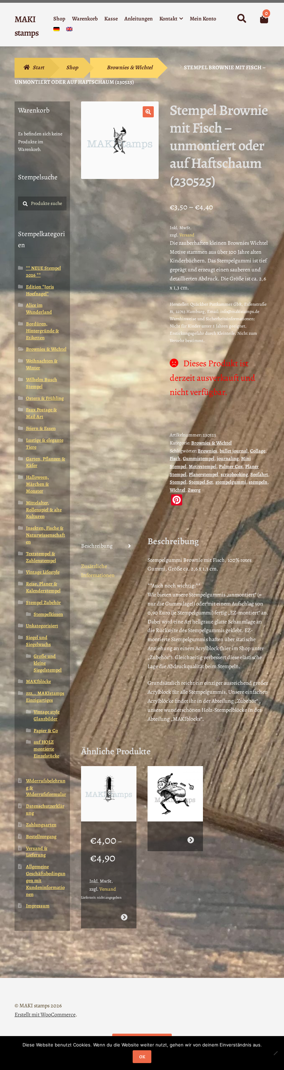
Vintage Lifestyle (43, 572)
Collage (257, 451)
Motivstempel (202, 466)
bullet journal (234, 451)
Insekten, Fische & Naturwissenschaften (45, 535)
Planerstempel (203, 474)
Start (38, 67)
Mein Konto (203, 19)
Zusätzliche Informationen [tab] (98, 571)
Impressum (38, 905)
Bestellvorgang (41, 836)
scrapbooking (234, 474)
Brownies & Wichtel (129, 67)
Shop (59, 19)
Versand (186, 235)
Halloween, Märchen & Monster (37, 484)
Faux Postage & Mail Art (41, 413)
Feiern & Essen (41, 428)
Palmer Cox (231, 466)
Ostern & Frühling (45, 398)
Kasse (111, 19)
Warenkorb (85, 19)
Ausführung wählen (124, 917)
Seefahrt (259, 474)
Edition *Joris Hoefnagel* (40, 290)
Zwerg (194, 490)
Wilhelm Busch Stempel (41, 383)
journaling (228, 458)
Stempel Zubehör (43, 602)
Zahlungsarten (41, 824)
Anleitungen (138, 19)
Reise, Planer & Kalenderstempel (43, 587)
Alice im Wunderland (39, 308)
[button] (148, 111)
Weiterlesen (190, 840)
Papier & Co (46, 730)
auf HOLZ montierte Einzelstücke (46, 749)
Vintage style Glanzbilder (47, 715)
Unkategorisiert (42, 625)
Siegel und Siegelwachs (38, 641)
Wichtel (177, 490)
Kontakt (168, 19)
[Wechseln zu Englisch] (69, 30)
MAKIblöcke (38, 681)
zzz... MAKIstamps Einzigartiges (45, 696)
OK (142, 1057)
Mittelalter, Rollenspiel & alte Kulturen (44, 510)
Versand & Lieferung (36, 851)
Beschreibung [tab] (97, 546)
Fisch (175, 458)
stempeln (258, 482)
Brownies (207, 451)
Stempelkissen (48, 614)
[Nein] (275, 1053)
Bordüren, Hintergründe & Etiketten (42, 331)
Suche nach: (241, 18)
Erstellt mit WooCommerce (45, 1014)
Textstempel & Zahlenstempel (41, 557)
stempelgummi (230, 482)
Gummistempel (198, 458)
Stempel (178, 482)
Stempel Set (201, 482)
